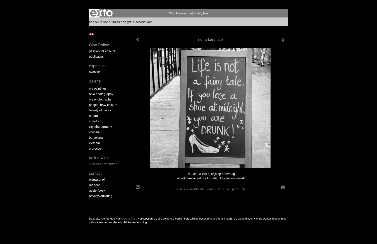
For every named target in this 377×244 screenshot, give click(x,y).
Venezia (94, 132)
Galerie (95, 81)
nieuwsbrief (97, 179)
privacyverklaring (100, 196)
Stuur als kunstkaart (207, 189)
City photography (100, 126)
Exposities (97, 65)
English (91, 34)
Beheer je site (98, 22)
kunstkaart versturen (103, 164)
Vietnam (94, 143)
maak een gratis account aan (132, 22)
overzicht (95, 71)
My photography (100, 99)
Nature (93, 115)
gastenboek (97, 190)
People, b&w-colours (103, 104)
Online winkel (100, 157)
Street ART (95, 121)
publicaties (96, 56)
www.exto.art (128, 218)
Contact (95, 173)
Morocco (95, 148)
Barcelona (96, 137)
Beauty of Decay (100, 110)
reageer (94, 185)
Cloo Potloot (177, 13)
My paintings (97, 88)
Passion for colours (102, 51)
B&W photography (101, 94)
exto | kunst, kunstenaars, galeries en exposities (101, 13)
